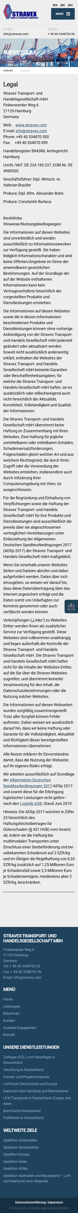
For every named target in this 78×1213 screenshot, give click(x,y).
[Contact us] (71, 606)
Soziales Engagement (19, 1028)
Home (7, 999)
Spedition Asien (15, 1161)
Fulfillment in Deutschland (23, 1118)
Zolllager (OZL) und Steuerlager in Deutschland (29, 1060)
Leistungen (11, 1006)
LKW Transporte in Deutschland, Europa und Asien (37, 1101)
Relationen (11, 1013)
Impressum (55, 1202)
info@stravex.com (31, 131)
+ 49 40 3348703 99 (26, 972)
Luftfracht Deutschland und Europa (30, 1084)
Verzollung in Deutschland (23, 1070)
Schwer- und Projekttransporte (26, 1077)
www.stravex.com (31, 125)
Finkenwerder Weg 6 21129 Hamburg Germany (18, 955)
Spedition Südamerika (20, 1140)
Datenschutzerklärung (30, 1202)
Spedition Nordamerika (20, 1147)
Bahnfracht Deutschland (22, 1111)
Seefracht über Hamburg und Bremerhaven (35, 1091)
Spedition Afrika (15, 1168)
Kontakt (9, 1035)
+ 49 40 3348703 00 (25, 966)
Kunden (9, 1021)
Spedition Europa (16, 1154)
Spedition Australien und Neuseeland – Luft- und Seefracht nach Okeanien (37, 1178)
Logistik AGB (31, 803)
